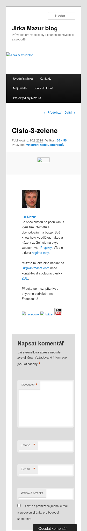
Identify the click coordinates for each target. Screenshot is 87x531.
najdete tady (40, 252)
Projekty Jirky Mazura (27, 98)
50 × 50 (62, 140)
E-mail (28, 469)
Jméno (28, 445)
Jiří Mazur (29, 216)
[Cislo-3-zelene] (43, 163)
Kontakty (45, 78)
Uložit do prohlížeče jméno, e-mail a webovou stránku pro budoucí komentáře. (42, 512)
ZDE (25, 278)
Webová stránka (32, 493)
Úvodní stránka (23, 78)
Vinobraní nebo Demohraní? (45, 144)
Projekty (46, 247)
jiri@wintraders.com (35, 268)
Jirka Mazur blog (35, 28)
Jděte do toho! (43, 88)
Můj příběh (20, 88)
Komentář (29, 385)
